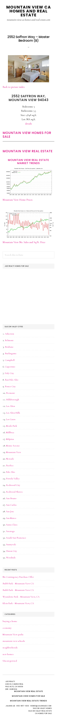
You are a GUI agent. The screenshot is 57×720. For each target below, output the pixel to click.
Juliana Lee (10, 706)
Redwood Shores (14, 491)
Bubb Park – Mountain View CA (18, 583)
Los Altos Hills (13, 412)
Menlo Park (11, 425)
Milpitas (10, 439)
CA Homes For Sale (43, 713)
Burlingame (11, 353)
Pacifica (9, 465)
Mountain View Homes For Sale (27, 135)
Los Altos (10, 406)
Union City (11, 551)
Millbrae (10, 432)
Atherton (9, 333)
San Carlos (11, 504)
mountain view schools (14, 641)
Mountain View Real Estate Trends (28, 701)
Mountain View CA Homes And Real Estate (28, 11)
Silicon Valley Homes (42, 708)
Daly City (9, 373)
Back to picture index (14, 87)
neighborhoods (10, 647)
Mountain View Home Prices (17, 199)
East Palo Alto (11, 379)
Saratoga (10, 531)
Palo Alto (10, 472)
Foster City (10, 386)
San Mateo (11, 518)
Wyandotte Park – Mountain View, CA (21, 596)
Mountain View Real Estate (28, 151)
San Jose (10, 511)
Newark (10, 458)
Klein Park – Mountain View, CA (18, 603)
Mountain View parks (13, 634)
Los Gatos (10, 419)
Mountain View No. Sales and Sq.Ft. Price (24, 242)
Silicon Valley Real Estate (40, 711)
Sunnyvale (11, 544)
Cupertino (10, 366)
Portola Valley (13, 478)
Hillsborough (12, 399)
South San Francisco (16, 537)
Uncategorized (10, 660)
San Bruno (11, 498)
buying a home (10, 621)
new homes (8, 654)
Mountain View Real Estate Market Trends (28, 161)
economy (7, 627)
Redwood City (13, 485)
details (28, 123)
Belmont (9, 340)
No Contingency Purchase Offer (18, 576)
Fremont (10, 393)
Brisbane (9, 346)
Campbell (10, 360)
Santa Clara (11, 524)
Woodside (11, 557)
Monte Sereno (13, 445)
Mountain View (13, 452)
